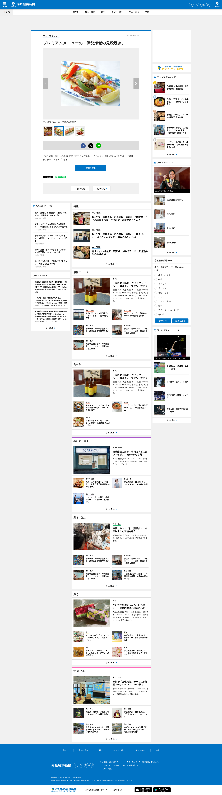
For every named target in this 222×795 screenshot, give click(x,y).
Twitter (197, 5)
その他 (161, 314)
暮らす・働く (117, 11)
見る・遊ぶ (90, 11)
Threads (208, 5)
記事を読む (91, 168)
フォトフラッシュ (51, 36)
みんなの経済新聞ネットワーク (63, 790)
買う (103, 11)
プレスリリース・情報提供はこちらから (144, 762)
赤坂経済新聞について (110, 762)
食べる (76, 11)
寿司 (160, 305)
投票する (163, 320)
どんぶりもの (164, 301)
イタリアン (163, 284)
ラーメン (162, 288)
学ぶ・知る (134, 11)
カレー (161, 297)
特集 (147, 11)
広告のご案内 (107, 769)
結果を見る (180, 320)
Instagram (202, 5)
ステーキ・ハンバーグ (168, 310)
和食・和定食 (164, 275)
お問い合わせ (134, 765)
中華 (160, 279)
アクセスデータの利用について (113, 765)
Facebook (191, 5)
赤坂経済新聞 (23, 4)
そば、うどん (164, 292)
